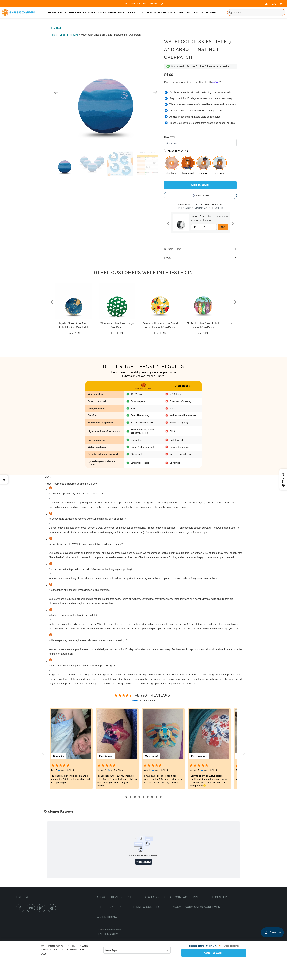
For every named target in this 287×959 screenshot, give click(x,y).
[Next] (155, 92)
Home (53, 35)
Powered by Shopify (107, 933)
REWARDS (211, 12)
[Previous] (55, 92)
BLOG (188, 12)
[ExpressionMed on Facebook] (21, 908)
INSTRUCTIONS (166, 12)
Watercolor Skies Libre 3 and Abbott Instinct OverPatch (197, 49)
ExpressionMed (113, 929)
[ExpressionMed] (18, 12)
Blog (167, 897)
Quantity (169, 137)
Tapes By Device (56, 12)
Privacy (174, 907)
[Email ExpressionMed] (53, 908)
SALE (181, 12)
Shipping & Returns (112, 907)
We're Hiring (107, 916)
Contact (182, 897)
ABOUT (197, 12)
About (102, 897)
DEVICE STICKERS (97, 12)
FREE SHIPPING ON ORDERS (143, 4)
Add (223, 227)
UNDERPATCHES (77, 12)
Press (197, 897)
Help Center (216, 897)
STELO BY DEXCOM (146, 12)
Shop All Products (69, 35)
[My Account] (266, 4)
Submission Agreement (203, 907)
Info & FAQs (150, 897)
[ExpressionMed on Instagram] (42, 908)
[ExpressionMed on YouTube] (32, 908)
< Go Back (55, 28)
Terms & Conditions (148, 907)
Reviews (117, 897)
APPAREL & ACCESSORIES (121, 12)
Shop (132, 897)
